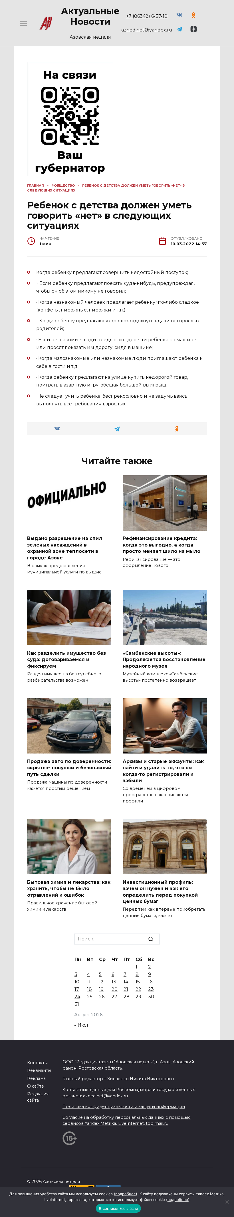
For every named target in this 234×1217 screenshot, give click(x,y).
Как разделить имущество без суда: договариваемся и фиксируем (66, 659)
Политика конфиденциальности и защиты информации (123, 1106)
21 (126, 989)
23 (151, 989)
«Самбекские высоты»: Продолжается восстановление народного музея (164, 659)
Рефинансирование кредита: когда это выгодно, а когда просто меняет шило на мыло (161, 545)
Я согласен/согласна (118, 1208)
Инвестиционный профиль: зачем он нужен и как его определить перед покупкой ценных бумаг (160, 891)
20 (115, 989)
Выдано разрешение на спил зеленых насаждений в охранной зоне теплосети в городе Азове (64, 548)
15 (138, 982)
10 (76, 982)
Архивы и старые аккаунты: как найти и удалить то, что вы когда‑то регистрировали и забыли (163, 770)
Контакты (37, 1062)
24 (77, 996)
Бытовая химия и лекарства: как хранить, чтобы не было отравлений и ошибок (68, 888)
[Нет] (227, 1202)
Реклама (36, 1078)
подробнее (125, 1194)
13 (114, 982)
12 (101, 982)
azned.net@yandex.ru (146, 30)
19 (101, 989)
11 (88, 982)
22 (138, 989)
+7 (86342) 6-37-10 (147, 16)
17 (76, 989)
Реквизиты (39, 1070)
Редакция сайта (38, 1097)
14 (126, 982)
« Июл (81, 1025)
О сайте (35, 1086)
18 (89, 989)
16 (150, 982)
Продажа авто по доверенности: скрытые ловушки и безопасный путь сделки (69, 767)
